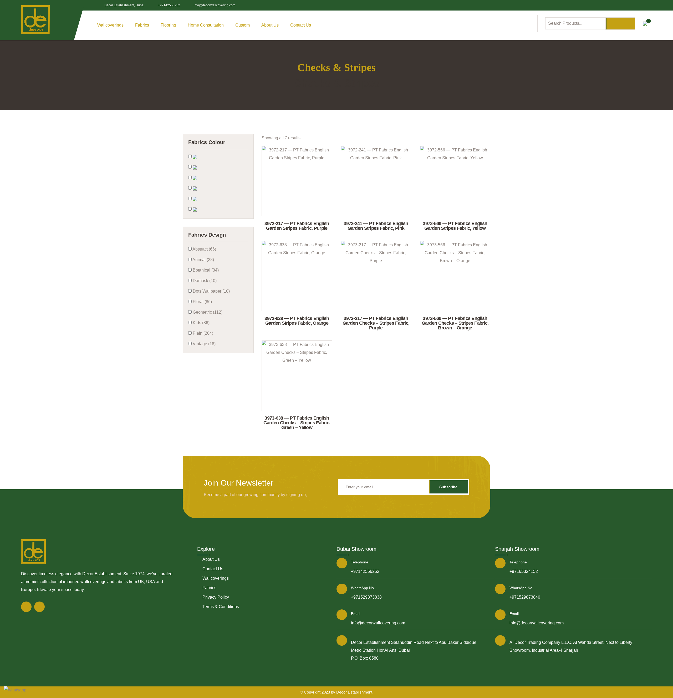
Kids (196, 322)
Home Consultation (206, 25)
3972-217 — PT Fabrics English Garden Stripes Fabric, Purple (296, 226)
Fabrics (209, 587)
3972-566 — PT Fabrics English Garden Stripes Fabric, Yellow (455, 226)
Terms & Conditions (220, 606)
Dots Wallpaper (206, 291)
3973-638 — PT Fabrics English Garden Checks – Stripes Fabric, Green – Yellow (296, 422)
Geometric (202, 312)
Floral (197, 301)
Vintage (199, 344)
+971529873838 (366, 597)
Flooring (168, 25)
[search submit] (620, 23)
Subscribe (448, 487)
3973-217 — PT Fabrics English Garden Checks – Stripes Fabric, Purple (376, 323)
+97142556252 (169, 5)
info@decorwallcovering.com (214, 5)
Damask (200, 280)
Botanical (201, 270)
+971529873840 (524, 597)
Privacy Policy (215, 597)
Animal (199, 259)
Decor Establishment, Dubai (124, 5)
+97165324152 (523, 571)
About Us (270, 25)
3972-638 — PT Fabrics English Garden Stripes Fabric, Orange (296, 321)
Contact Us (300, 25)
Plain (197, 333)
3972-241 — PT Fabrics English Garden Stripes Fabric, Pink (376, 226)
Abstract (200, 249)
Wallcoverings (215, 578)
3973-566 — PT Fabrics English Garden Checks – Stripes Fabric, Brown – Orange (455, 323)
